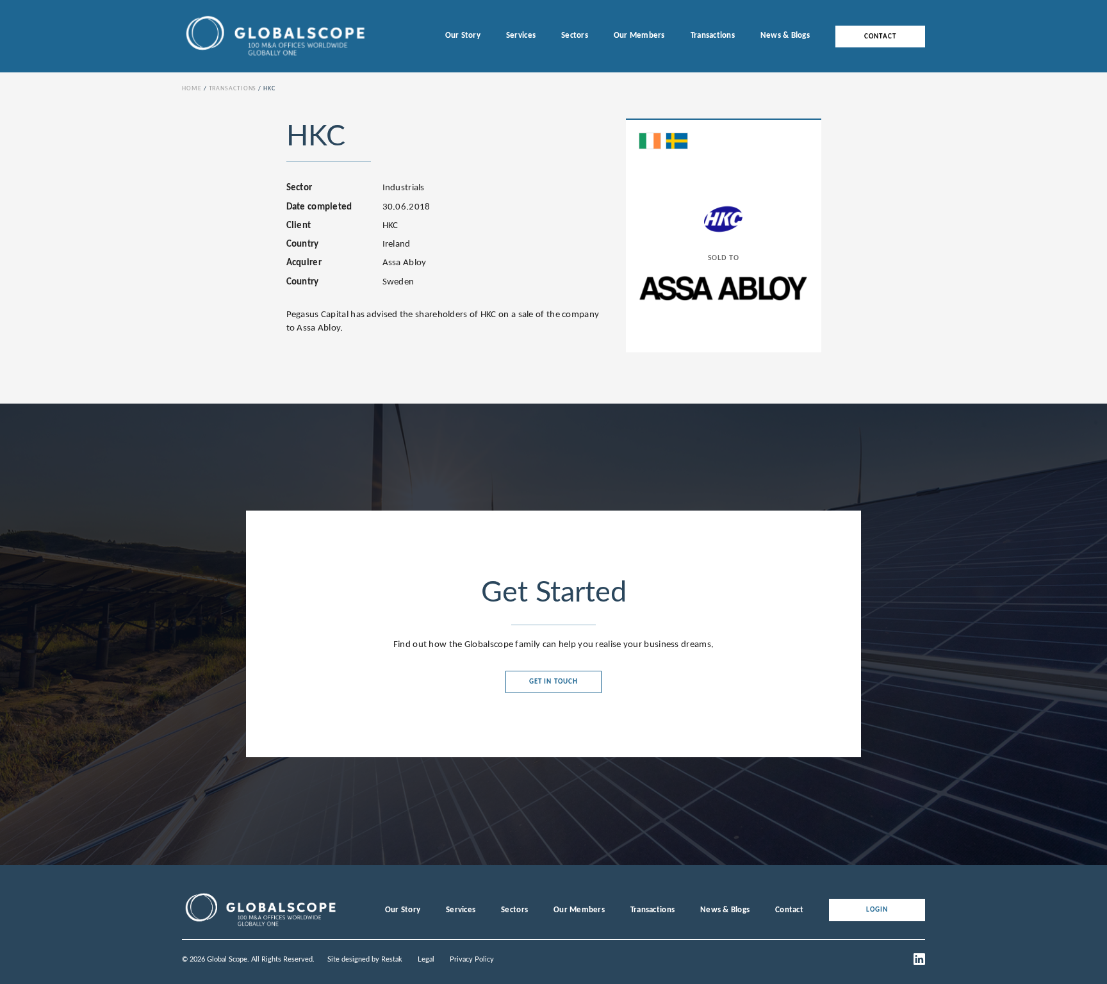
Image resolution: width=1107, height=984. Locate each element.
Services (521, 35)
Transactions (713, 35)
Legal (426, 959)
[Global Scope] (260, 926)
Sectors (574, 35)
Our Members (639, 35)
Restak (391, 959)
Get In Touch (553, 681)
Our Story (462, 35)
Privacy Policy (472, 959)
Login (877, 910)
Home (192, 88)
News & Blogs (785, 35)
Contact (880, 36)
